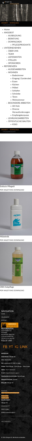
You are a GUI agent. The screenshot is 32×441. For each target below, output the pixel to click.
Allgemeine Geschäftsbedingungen (10, 392)
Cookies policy (5, 397)
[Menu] (29, 2)
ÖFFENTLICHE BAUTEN (7, 338)
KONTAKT (4, 320)
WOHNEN (4, 332)
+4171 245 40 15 (5, 421)
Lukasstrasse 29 (5, 406)
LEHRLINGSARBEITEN (7, 336)
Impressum (4, 391)
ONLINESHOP (5, 317)
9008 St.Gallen (5, 409)
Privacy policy (4, 396)
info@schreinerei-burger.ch (12, 373)
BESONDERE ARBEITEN (7, 334)
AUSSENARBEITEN (6, 330)
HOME (3, 314)
